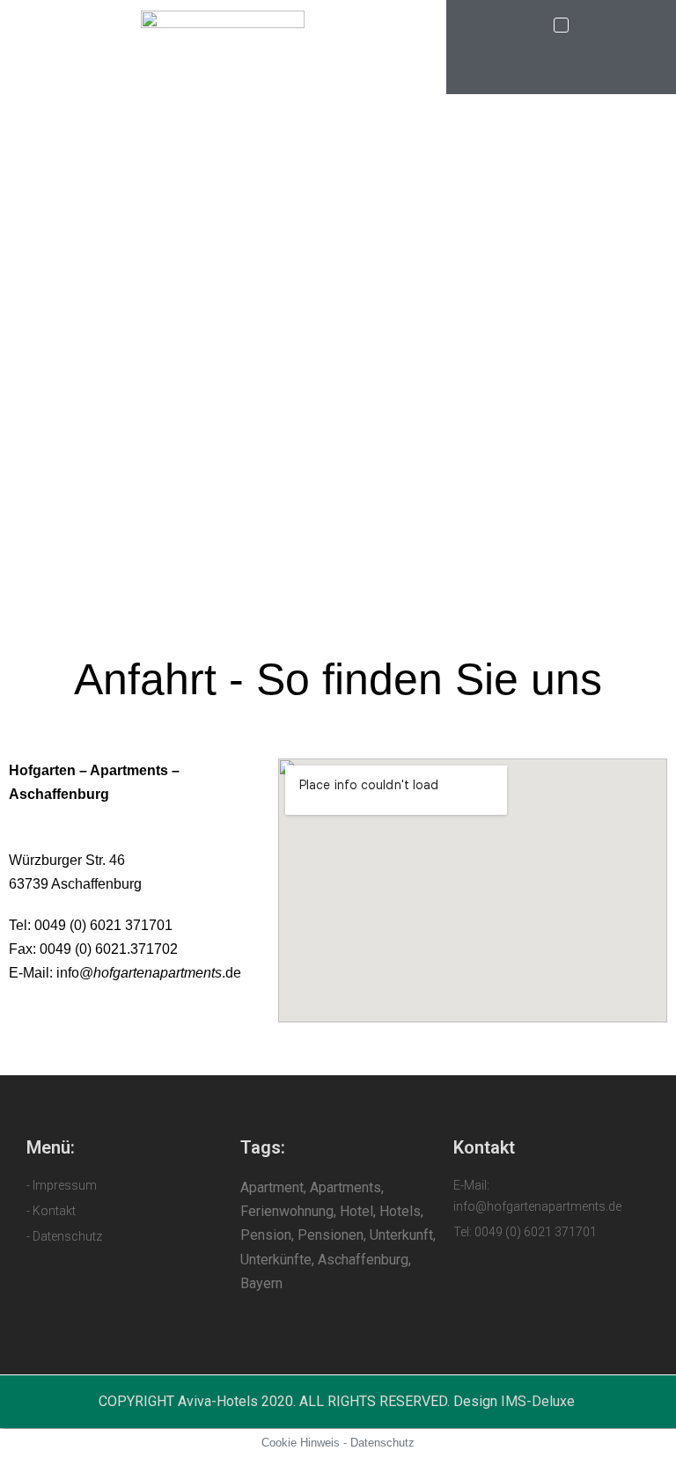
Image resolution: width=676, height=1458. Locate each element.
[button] (561, 25)
